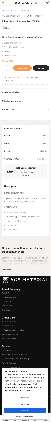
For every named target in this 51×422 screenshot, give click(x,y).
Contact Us (6, 301)
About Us (6, 293)
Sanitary (14, 10)
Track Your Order (9, 339)
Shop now (24, 175)
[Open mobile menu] (3, 3)
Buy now (41, 68)
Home (4, 10)
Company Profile (9, 297)
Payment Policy (8, 321)
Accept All (25, 411)
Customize (25, 398)
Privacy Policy (7, 326)
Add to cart (22, 68)
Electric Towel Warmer (11, 367)
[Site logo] (25, 3)
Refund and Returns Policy (13, 330)
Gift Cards (6, 310)
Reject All (25, 404)
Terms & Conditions (10, 334)
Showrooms (7, 306)
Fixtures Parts (26, 10)
